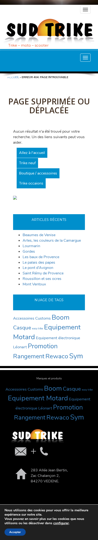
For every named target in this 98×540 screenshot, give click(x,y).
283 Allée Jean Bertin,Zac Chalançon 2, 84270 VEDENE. (49, 476)
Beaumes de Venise (39, 235)
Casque (22, 327)
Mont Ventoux (34, 284)
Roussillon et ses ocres (42, 278)
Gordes (29, 251)
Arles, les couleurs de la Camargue (52, 240)
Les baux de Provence (41, 257)
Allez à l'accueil (32, 152)
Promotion (43, 346)
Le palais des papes (39, 262)
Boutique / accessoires (38, 173)
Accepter (15, 532)
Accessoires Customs (32, 318)
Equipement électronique (58, 338)
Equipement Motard (38, 398)
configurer (61, 523)
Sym (76, 356)
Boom (60, 317)
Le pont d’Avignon (38, 267)
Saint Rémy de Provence (43, 273)
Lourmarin (31, 246)
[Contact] (31, 451)
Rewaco (56, 356)
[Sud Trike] (49, 31)
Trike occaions (31, 183)
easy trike (37, 328)
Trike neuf (27, 163)
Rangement (28, 356)
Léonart (20, 347)
